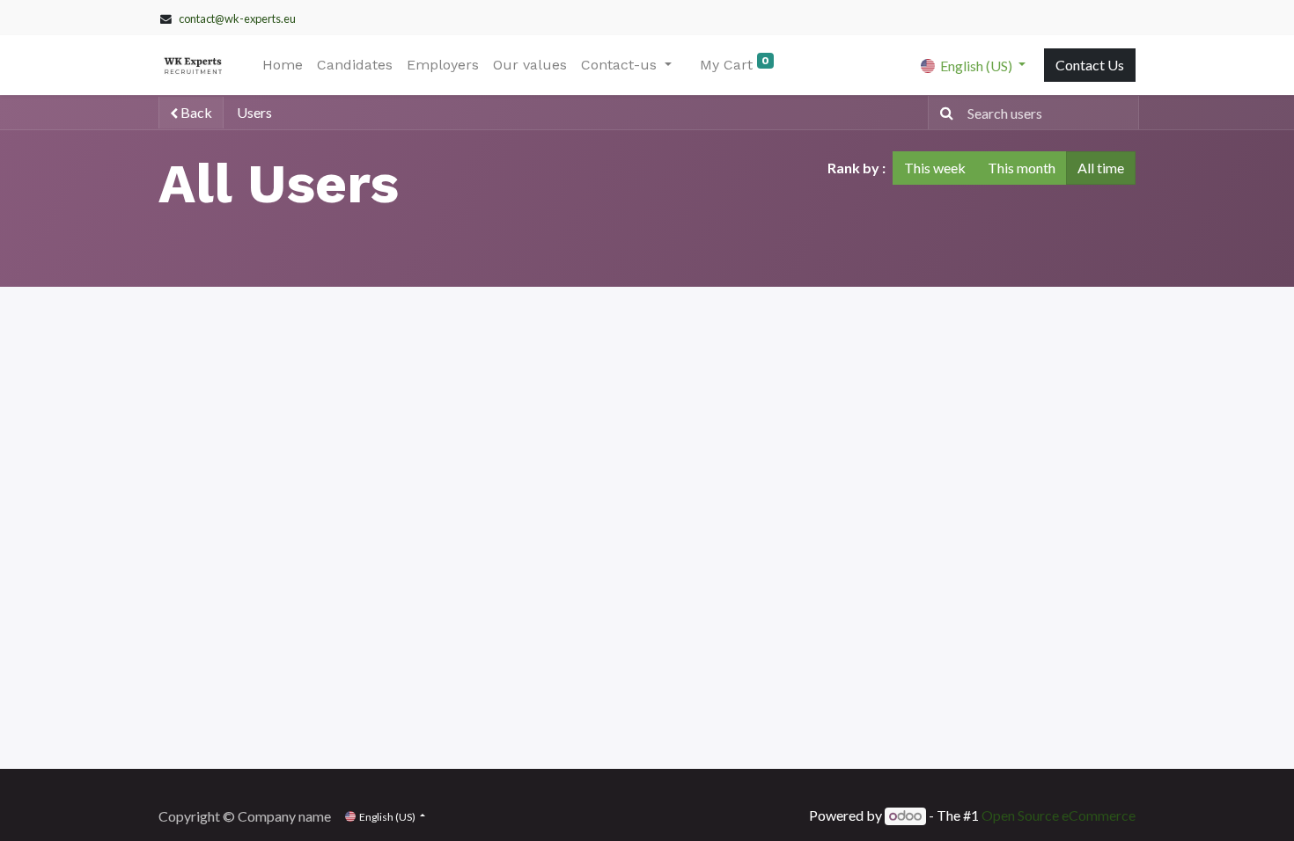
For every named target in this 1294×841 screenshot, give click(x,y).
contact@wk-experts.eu (237, 18)
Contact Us (1089, 64)
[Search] (943, 112)
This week (935, 167)
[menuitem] (282, 65)
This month (1021, 167)
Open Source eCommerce (1059, 815)
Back (195, 112)
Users (254, 112)
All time (1100, 167)
